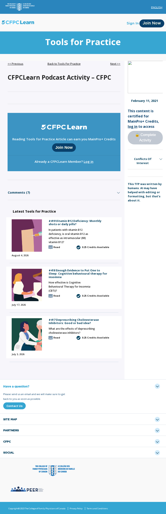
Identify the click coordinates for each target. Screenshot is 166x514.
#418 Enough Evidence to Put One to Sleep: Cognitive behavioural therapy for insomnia (78, 273)
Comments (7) (19, 192)
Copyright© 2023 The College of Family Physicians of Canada (36, 508)
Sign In (133, 23)
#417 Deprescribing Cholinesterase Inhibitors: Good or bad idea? (74, 321)
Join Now (152, 23)
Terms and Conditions (97, 508)
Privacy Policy (76, 508)
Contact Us (14, 406)
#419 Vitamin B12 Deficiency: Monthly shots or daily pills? (75, 222)
